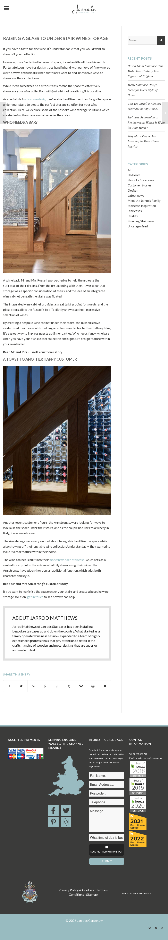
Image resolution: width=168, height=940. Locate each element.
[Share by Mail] (105, 686)
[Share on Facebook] (9, 686)
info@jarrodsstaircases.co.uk (149, 758)
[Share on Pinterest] (45, 686)
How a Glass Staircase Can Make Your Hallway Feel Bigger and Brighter (145, 71)
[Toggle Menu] (6, 6)
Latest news (136, 195)
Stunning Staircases (141, 221)
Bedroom (134, 175)
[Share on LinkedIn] (57, 686)
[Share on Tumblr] (69, 686)
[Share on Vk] (81, 686)
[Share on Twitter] (21, 686)
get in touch (35, 597)
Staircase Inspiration (142, 206)
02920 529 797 (140, 754)
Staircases (135, 211)
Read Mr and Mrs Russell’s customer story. (33, 352)
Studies (133, 216)
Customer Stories (139, 185)
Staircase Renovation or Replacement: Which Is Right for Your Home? (146, 122)
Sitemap (92, 894)
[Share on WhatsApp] (33, 686)
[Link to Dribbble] (162, 928)
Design (132, 190)
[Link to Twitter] (149, 928)
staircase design (36, 99)
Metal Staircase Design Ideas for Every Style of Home (143, 90)
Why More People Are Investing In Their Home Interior (143, 141)
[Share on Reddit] (93, 686)
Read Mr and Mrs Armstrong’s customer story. (36, 584)
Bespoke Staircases (141, 180)
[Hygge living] (3, 113)
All (129, 170)
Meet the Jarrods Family (144, 200)
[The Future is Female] (165, 113)
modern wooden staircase (67, 560)
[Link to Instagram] (156, 928)
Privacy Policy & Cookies (76, 890)
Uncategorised (138, 226)
